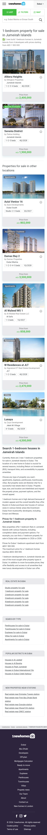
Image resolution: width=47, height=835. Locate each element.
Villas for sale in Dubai (14, 636)
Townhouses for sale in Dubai (17, 629)
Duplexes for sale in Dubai (16, 632)
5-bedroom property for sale (16, 605)
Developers (23, 753)
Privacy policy (30, 826)
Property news (23, 790)
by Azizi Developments (14, 205)
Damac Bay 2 (12, 256)
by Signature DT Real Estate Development (22, 368)
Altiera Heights (13, 76)
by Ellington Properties (13, 80)
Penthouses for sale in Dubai (17, 625)
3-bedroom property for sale (16, 598)
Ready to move (23, 765)
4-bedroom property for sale (16, 602)
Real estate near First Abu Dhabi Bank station (21, 699)
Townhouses (23, 781)
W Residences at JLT (16, 365)
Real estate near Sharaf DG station (19, 708)
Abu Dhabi (23, 749)
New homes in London (23, 806)
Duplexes (23, 773)
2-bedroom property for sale (16, 595)
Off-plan (23, 757)
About (23, 798)
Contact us (23, 802)
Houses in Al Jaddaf (13, 660)
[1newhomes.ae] (23, 736)
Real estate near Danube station (18, 704)
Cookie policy (12, 826)
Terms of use (12, 829)
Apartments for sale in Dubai (17, 639)
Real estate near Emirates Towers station (22, 694)
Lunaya (8, 419)
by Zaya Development (13, 422)
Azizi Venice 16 (13, 201)
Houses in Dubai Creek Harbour (18, 674)
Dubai (39, 4)
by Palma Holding (12, 134)
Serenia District (13, 131)
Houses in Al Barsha (13, 663)
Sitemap (27, 829)
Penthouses (24, 777)
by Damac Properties (13, 259)
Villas (23, 786)
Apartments (23, 769)
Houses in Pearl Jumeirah (16, 667)
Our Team (23, 794)
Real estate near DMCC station (18, 711)
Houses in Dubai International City (19, 670)
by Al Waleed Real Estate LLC (16, 314)
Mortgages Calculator (23, 761)
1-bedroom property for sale (16, 591)
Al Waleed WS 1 (13, 310)
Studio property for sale (15, 588)
